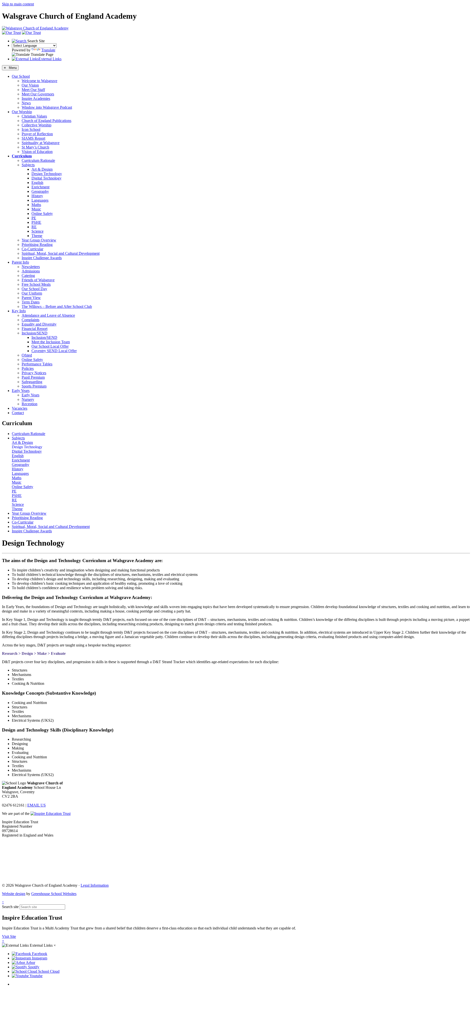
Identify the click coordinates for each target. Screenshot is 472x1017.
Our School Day (34, 289)
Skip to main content (18, 4)
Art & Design (42, 169)
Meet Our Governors (38, 94)
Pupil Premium (33, 377)
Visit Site (9, 936)
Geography (40, 191)
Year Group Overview (39, 240)
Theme (36, 236)
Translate (48, 50)
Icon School (31, 129)
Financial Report (34, 329)
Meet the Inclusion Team (50, 342)
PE (33, 218)
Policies (28, 368)
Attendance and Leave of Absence (48, 315)
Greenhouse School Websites (53, 894)
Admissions (31, 271)
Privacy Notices (34, 373)
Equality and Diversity (39, 324)
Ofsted (27, 355)
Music (36, 209)
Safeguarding (32, 382)
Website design (13, 894)
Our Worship (22, 112)
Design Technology (46, 174)
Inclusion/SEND (34, 333)
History (37, 196)
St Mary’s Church (35, 147)
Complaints (30, 320)
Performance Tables (37, 364)
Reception (29, 404)
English (37, 182)
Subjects (28, 165)
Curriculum (22, 156)
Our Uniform (32, 293)
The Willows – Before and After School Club (57, 306)
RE (34, 227)
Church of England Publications (46, 121)
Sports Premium (34, 386)
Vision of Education (37, 152)
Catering (28, 275)
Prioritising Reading (37, 244)
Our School (21, 76)
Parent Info (20, 262)
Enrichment (40, 187)
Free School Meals (36, 284)
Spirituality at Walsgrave (40, 143)
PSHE (36, 222)
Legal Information (95, 885)
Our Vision (30, 85)
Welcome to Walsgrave (39, 81)
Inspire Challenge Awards (42, 258)
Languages (39, 200)
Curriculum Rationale (38, 160)
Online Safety (42, 213)
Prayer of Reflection (37, 134)
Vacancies (19, 408)
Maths (36, 205)
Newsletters (31, 267)
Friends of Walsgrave (38, 280)
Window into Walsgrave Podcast (47, 107)
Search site (10, 907)
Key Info (19, 311)
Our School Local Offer (50, 346)
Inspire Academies (36, 98)
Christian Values (34, 116)
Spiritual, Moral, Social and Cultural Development (61, 253)
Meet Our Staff (33, 90)
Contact (18, 413)
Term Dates (31, 302)
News (26, 103)
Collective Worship (36, 125)
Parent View (31, 298)
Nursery (28, 399)
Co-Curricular (32, 249)
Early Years (21, 391)
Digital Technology (46, 178)
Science (37, 231)
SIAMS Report (33, 138)
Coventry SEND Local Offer (54, 351)
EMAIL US (36, 805)
